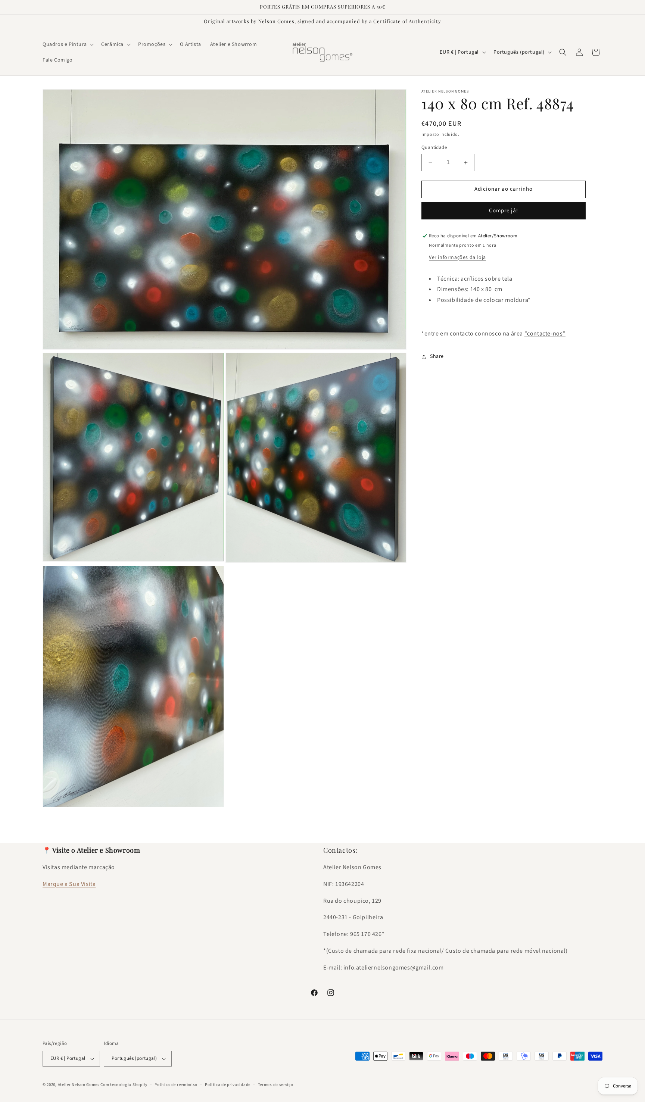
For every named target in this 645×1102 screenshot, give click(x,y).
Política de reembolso (176, 1084)
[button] (67, 44)
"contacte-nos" (544, 334)
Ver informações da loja (457, 257)
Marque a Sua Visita (69, 884)
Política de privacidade (227, 1084)
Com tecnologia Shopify (123, 1084)
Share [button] (437, 356)
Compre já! (503, 211)
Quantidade (434, 147)
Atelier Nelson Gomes (79, 1084)
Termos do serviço (275, 1084)
